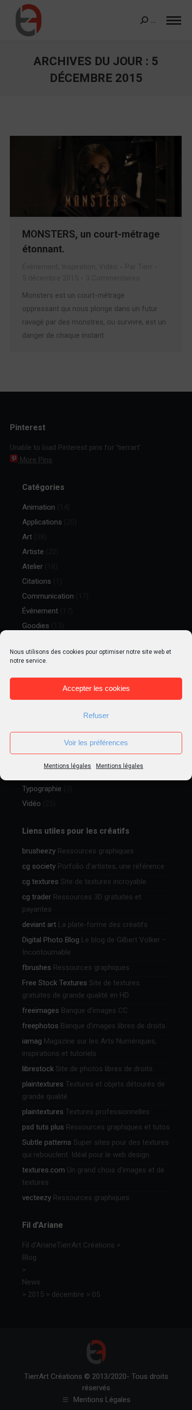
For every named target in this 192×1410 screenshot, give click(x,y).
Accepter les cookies (96, 688)
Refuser (96, 715)
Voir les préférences (96, 742)
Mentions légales (67, 766)
